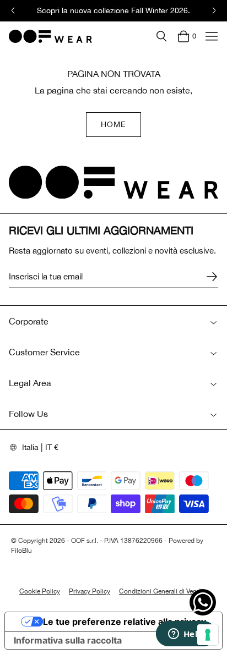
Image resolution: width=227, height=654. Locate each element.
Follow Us (28, 414)
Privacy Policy (89, 591)
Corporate (28, 321)
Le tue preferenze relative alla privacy (124, 621)
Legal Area (30, 383)
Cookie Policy (39, 591)
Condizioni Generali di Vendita (163, 591)
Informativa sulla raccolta (68, 640)
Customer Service (44, 352)
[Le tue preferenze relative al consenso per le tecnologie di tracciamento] (207, 634)
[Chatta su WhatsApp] (203, 602)
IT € (51, 447)
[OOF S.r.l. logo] (50, 36)
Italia (30, 447)
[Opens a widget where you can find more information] (185, 634)
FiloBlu (21, 550)
